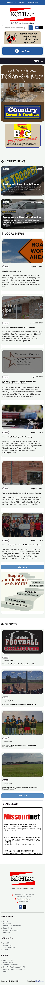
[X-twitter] (41, 27)
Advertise (22, 3)
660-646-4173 (33, 3)
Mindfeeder (39, 981)
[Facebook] (37, 27)
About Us (10, 3)
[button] (38, 61)
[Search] (31, 27)
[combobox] (15, 27)
